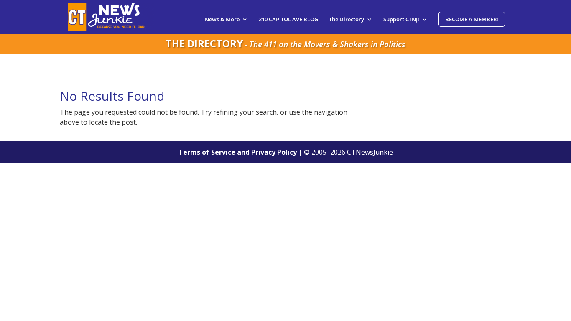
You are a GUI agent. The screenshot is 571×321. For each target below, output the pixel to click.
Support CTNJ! (401, 19)
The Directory (346, 19)
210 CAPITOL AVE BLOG (288, 19)
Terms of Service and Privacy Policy (237, 152)
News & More (222, 19)
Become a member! (471, 19)
